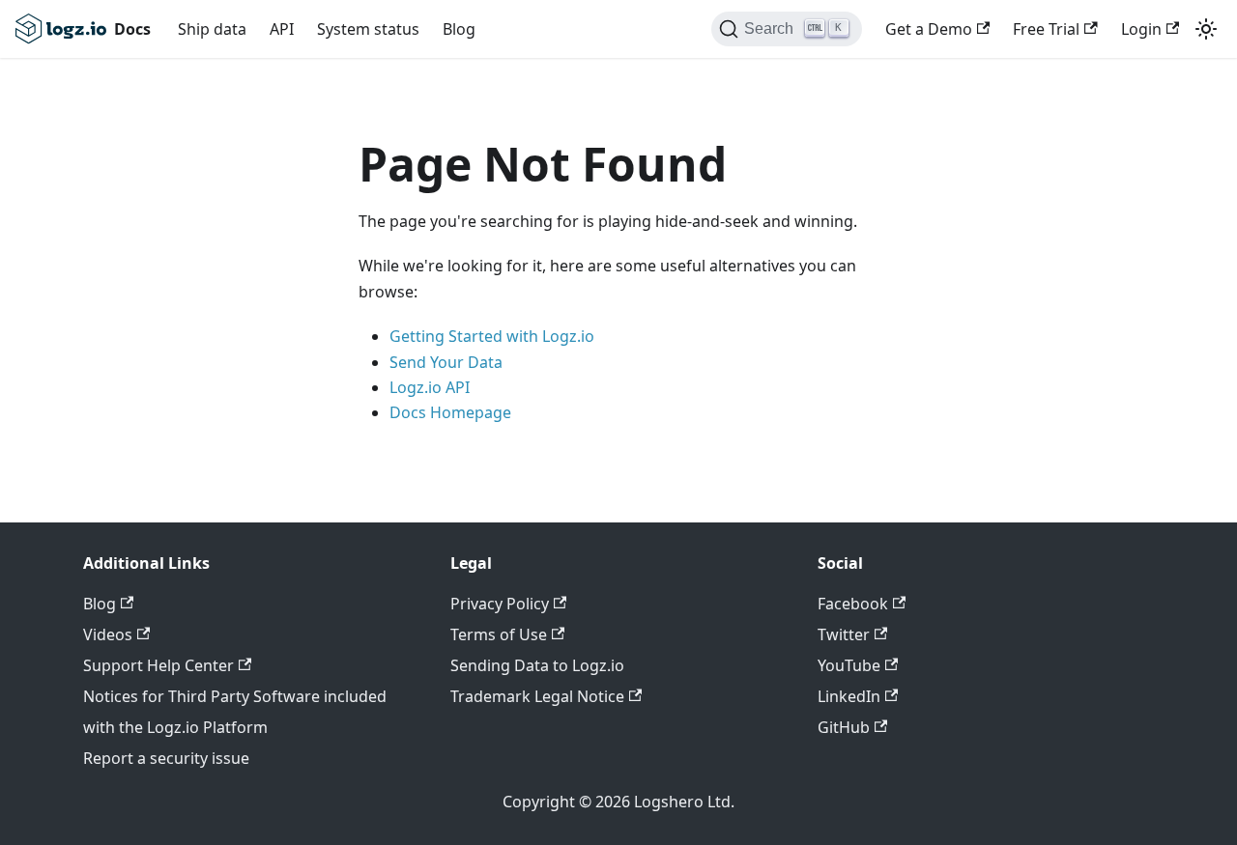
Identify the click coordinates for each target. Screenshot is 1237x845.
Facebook (853, 603)
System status (368, 29)
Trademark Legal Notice (537, 696)
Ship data (212, 29)
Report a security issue (166, 758)
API (282, 29)
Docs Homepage (450, 412)
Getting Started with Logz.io (491, 336)
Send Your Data (446, 362)
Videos (107, 634)
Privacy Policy (499, 603)
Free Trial (1046, 29)
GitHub (844, 727)
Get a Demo (928, 29)
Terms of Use (498, 634)
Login (1141, 29)
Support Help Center (158, 665)
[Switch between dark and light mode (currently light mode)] (1206, 29)
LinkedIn (849, 696)
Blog (459, 29)
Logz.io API (429, 387)
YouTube (849, 665)
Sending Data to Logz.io (537, 665)
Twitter (844, 634)
